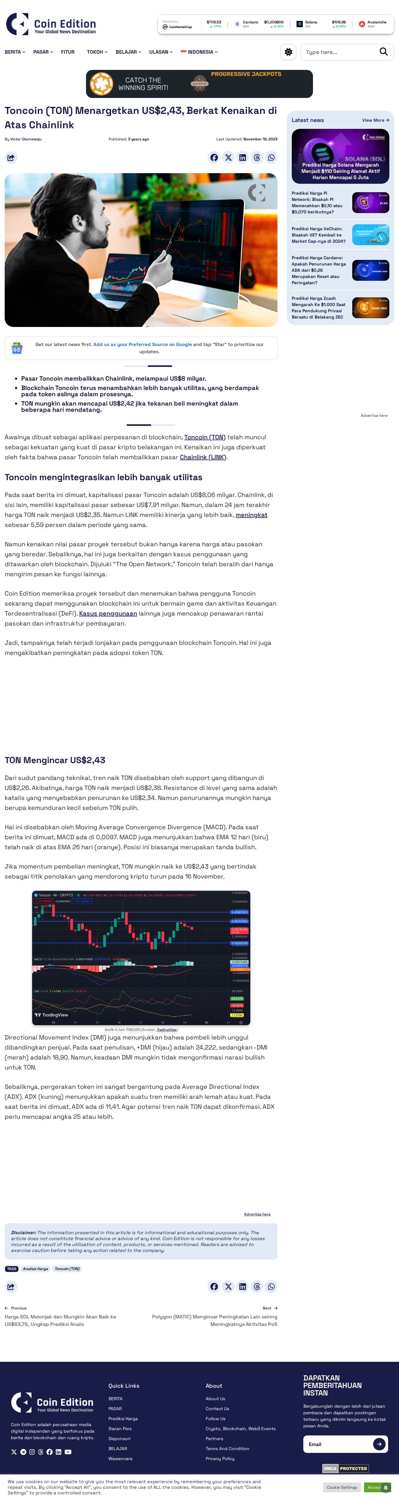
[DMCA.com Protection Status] (345, 1468)
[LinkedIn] (242, 157)
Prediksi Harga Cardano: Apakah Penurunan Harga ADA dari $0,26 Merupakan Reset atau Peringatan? (319, 270)
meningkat (251, 515)
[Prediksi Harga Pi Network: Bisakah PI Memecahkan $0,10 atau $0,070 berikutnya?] (370, 202)
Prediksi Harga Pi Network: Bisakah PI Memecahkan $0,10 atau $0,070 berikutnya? (317, 202)
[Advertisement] (141, 710)
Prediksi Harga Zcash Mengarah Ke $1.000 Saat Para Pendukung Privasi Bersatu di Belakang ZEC (318, 307)
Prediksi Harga (123, 1418)
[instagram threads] (41, 1452)
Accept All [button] (377, 1487)
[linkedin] (58, 1452)
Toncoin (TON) (205, 437)
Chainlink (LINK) (203, 457)
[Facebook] (214, 157)
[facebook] (49, 1452)
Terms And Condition (227, 1448)
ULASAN (158, 52)
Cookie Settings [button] (342, 1487)
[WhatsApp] (271, 157)
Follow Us (215, 1418)
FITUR (68, 52)
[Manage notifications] (386, 1488)
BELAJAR (126, 52)
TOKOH (95, 52)
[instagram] (32, 1452)
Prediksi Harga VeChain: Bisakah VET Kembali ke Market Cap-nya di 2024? (319, 235)
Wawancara (120, 1458)
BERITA (13, 52)
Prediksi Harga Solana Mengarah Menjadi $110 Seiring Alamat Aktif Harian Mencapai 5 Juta (340, 171)
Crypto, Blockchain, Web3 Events (241, 1428)
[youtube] (68, 1452)
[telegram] (23, 1452)
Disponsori (119, 1438)
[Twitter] (228, 157)
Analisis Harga (35, 1268)
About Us (215, 1398)
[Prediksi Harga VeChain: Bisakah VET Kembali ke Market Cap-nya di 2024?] (370, 234)
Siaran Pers (120, 1428)
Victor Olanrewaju (25, 139)
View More (374, 120)
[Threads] (257, 157)
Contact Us (217, 1408)
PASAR (41, 52)
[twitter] (14, 1452)
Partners (214, 1438)
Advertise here (257, 1214)
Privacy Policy (220, 1458)
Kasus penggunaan (108, 613)
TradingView (166, 1029)
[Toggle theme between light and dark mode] (288, 52)
